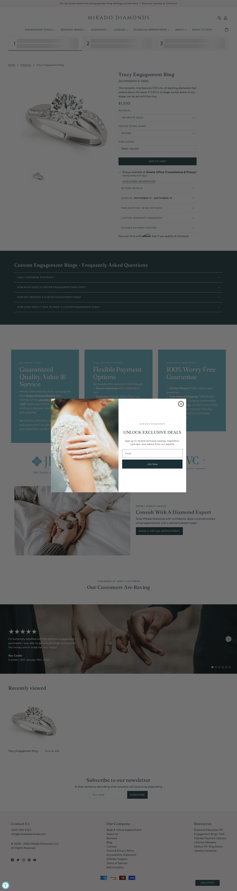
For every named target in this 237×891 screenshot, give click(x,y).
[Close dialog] (181, 403)
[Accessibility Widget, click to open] (6, 885)
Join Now (152, 464)
